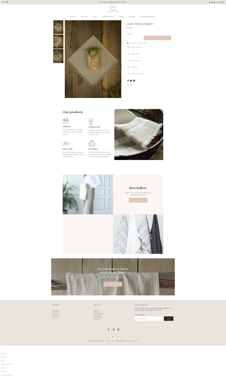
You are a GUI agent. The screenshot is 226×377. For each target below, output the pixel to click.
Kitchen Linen (56, 315)
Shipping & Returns (99, 314)
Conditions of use (98, 317)
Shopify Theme (110, 341)
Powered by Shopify (132, 341)
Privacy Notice (97, 315)
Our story (96, 310)
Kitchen (121, 16)
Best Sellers (55, 312)
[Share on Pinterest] (134, 81)
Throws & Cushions (108, 16)
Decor (95, 16)
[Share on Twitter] (131, 81)
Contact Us (96, 319)
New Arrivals (56, 310)
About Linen (97, 312)
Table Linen (84, 16)
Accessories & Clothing (147, 16)
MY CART (220, 2)
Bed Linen (73, 16)
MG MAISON (101, 341)
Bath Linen (132, 16)
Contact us (130, 84)
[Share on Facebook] (128, 81)
